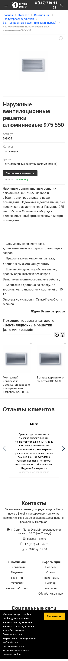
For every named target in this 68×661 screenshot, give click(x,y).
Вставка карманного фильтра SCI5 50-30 (50, 379)
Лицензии (17, 572)
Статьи (50, 572)
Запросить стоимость (20, 173)
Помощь (51, 583)
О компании (17, 567)
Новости (51, 567)
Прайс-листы (51, 577)
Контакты (50, 588)
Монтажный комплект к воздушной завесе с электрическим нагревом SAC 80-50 (16, 385)
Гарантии (17, 577)
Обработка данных (50, 593)
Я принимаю (54, 616)
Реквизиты (17, 583)
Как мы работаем (16, 588)
